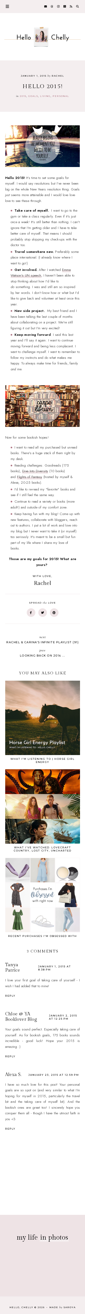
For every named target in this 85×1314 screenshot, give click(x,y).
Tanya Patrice (12, 967)
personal (61, 96)
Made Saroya (62, 1307)
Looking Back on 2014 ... (42, 652)
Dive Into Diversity (35, 471)
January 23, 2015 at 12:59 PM (53, 1074)
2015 (23, 96)
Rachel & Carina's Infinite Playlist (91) (42, 639)
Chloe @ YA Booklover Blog (21, 1016)
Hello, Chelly (21, 1307)
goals (33, 96)
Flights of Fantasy (29, 476)
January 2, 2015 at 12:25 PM (63, 1017)
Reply (10, 995)
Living (45, 96)
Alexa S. (13, 1074)
